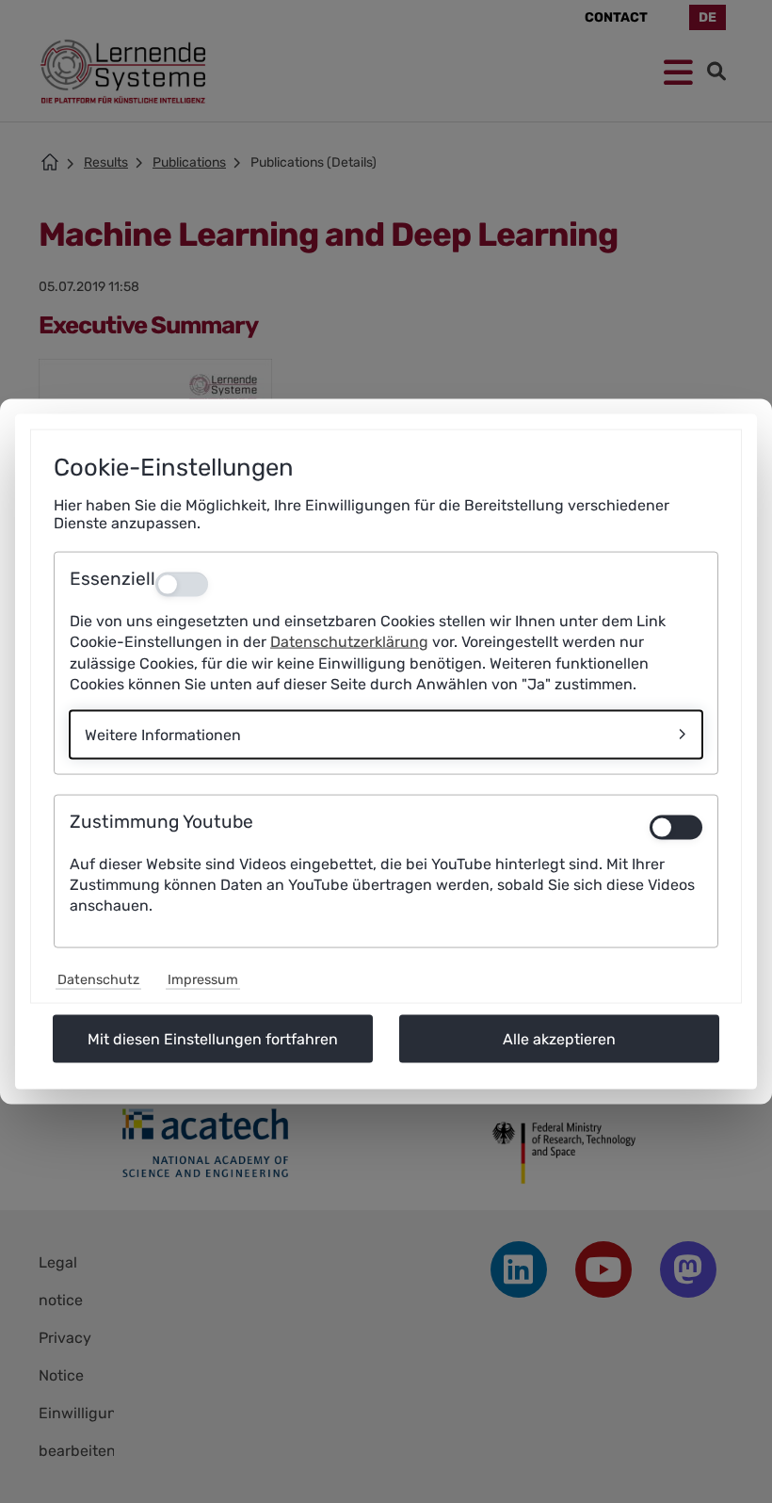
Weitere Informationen (163, 734)
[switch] (676, 827)
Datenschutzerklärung (349, 642)
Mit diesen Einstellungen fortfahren (213, 1038)
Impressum (203, 979)
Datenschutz (98, 979)
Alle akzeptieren (559, 1038)
